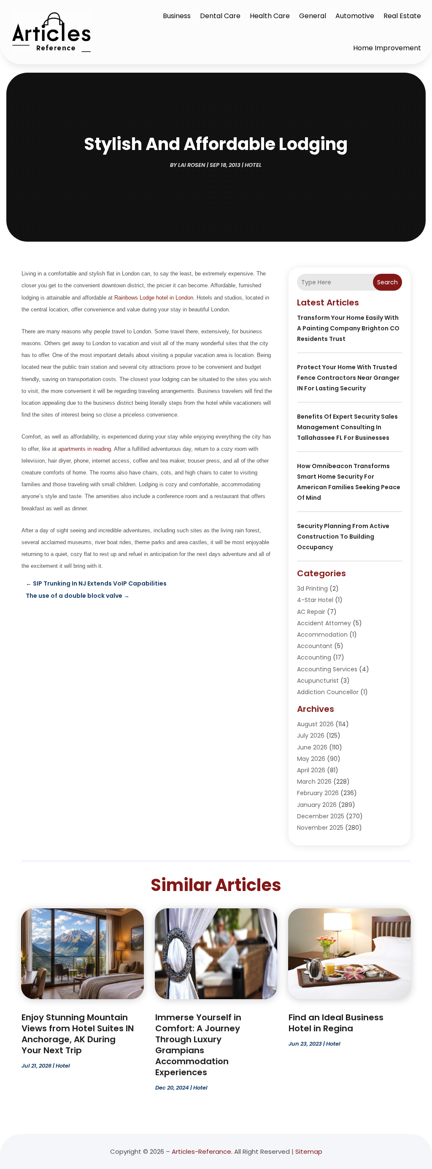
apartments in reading (84, 449)
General (312, 16)
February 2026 (318, 793)
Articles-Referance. (202, 1151)
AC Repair (311, 612)
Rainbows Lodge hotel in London (153, 297)
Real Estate (402, 16)
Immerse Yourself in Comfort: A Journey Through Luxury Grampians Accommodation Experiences (198, 1044)
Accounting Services (327, 669)
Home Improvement (387, 48)
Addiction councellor (328, 692)
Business (177, 16)
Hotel (253, 165)
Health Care (270, 16)
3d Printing (312, 588)
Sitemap (308, 1151)
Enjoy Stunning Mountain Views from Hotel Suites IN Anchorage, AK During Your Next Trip (78, 1033)
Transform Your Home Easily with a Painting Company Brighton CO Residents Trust (348, 328)
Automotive (354, 16)
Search (387, 282)
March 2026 (314, 781)
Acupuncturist (318, 680)
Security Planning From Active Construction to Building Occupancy (343, 536)
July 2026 (310, 735)
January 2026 (317, 805)
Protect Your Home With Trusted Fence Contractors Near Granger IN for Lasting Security (348, 377)
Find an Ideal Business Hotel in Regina (336, 1022)
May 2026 (311, 759)
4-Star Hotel (315, 600)
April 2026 (311, 770)
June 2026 (312, 747)
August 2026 (315, 724)
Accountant (314, 646)
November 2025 (320, 827)
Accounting (314, 657)
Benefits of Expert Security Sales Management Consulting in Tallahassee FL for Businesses (347, 427)
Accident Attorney (324, 623)
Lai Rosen (191, 165)
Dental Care (220, 16)
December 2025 (320, 816)
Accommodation (322, 634)
